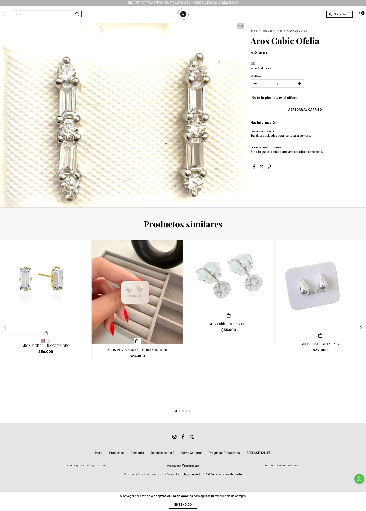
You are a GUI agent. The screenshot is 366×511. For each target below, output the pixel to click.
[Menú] (7, 14)
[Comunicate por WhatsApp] (359, 478)
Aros (279, 30)
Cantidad (256, 76)
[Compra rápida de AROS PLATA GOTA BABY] (320, 335)
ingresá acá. (192, 474)
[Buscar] (77, 14)
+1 (49, 340)
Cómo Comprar (191, 453)
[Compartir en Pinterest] (269, 166)
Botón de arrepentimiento (223, 474)
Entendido (183, 505)
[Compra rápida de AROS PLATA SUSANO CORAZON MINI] (137, 341)
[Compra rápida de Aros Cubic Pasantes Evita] (228, 315)
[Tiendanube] (183, 466)
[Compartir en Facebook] (254, 166)
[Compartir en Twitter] (261, 166)
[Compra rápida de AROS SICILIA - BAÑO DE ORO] (45, 333)
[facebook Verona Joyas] (183, 437)
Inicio (254, 30)
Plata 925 (267, 30)
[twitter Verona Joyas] (192, 437)
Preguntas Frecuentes (224, 453)
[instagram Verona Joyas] (175, 437)
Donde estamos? (162, 453)
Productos (116, 453)
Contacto (137, 453)
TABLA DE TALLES (259, 453)
